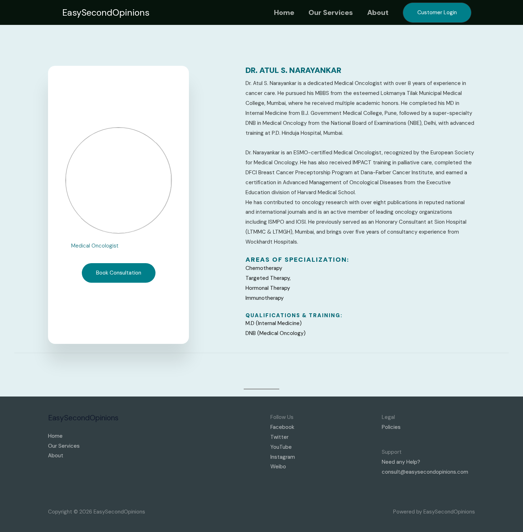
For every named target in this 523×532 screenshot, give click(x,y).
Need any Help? (401, 461)
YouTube (281, 447)
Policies (391, 427)
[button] (106, 12)
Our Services (330, 12)
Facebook (282, 427)
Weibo (278, 466)
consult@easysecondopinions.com (425, 471)
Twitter (279, 437)
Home (284, 12)
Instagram (282, 457)
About (378, 12)
